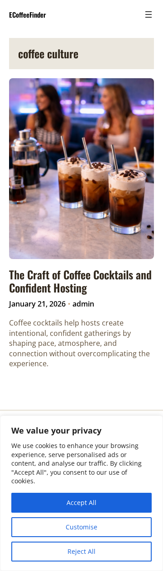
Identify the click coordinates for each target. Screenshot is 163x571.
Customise (81, 527)
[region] (81, 493)
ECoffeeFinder (27, 14)
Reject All (81, 551)
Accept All (81, 502)
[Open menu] (148, 14)
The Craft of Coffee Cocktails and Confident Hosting (80, 281)
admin (83, 304)
